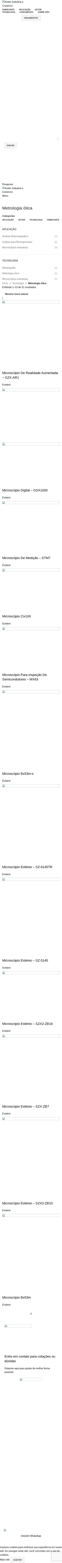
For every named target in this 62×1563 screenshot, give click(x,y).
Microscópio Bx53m (16, 1297)
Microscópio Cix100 (16, 616)
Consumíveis (10, 1509)
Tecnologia (18, 283)
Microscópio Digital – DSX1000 (25, 490)
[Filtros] (4, 1541)
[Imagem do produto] (31, 461)
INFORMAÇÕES (12, 1432)
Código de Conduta (13, 1447)
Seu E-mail (10, 70)
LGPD (6, 1452)
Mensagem (10, 109)
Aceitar (17, 1560)
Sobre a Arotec (11, 1437)
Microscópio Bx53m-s (18, 774)
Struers (7, 1481)
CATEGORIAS (11, 1489)
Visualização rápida (6, 367)
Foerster (8, 1476)
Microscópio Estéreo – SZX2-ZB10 (27, 1203)
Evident (6, 384)
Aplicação (8, 1494)
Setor (6, 1499)
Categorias (8, 216)
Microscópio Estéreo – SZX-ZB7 (25, 1106)
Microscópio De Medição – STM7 (26, 558)
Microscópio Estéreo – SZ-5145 (25, 960)
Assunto (8, 96)
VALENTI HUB (47, 1517)
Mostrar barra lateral (16, 294)
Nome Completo (12, 56)
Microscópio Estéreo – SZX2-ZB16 (27, 1024)
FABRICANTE (10, 1460)
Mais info (5, 1560)
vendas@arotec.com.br (24, 1421)
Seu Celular (10, 83)
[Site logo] (17, 3)
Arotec (7, 1465)
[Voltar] (6, 201)
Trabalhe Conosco (12, 1442)
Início (5, 283)
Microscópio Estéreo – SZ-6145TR (27, 867)
